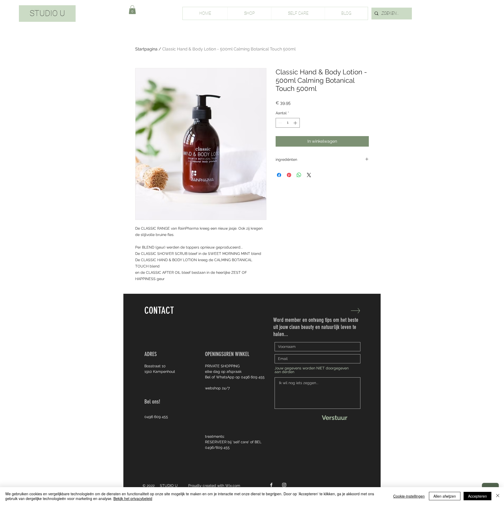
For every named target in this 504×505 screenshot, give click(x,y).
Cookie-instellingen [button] (409, 496)
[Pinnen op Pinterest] (289, 175)
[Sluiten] (498, 496)
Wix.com (232, 485)
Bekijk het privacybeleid (132, 498)
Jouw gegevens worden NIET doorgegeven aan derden (312, 370)
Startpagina (146, 49)
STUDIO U (47, 13)
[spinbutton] (287, 122)
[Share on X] (309, 175)
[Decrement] (279, 122)
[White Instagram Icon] (284, 485)
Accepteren (477, 496)
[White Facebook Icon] (271, 485)
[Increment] (295, 122)
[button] (132, 9)
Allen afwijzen (444, 496)
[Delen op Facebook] (279, 175)
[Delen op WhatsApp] (299, 175)
